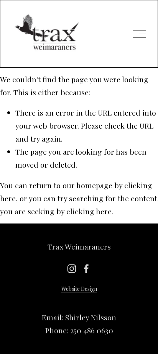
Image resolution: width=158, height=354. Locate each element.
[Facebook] (86, 268)
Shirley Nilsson (90, 317)
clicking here (89, 211)
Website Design (79, 288)
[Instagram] (71, 268)
